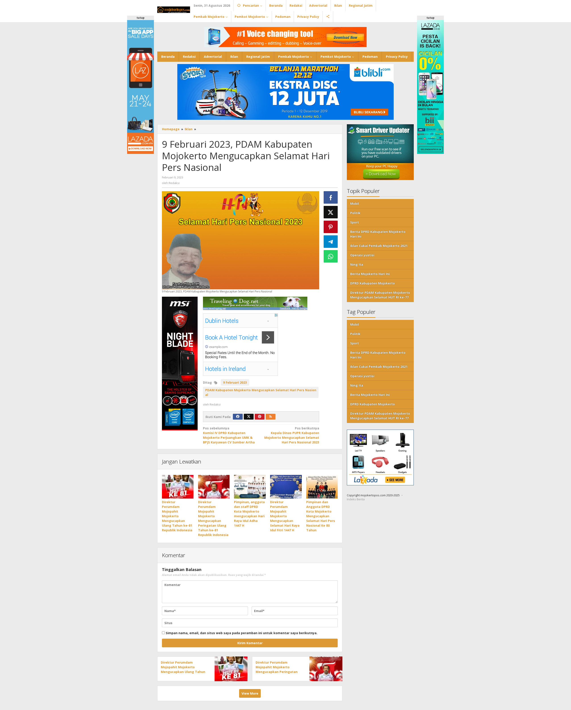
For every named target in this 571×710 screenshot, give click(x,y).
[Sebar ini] (331, 197)
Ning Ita (356, 264)
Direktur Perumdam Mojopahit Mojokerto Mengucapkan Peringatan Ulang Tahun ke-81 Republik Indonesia (278, 671)
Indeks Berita (356, 499)
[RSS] (270, 417)
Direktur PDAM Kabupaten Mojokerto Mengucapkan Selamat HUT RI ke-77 (380, 294)
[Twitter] (249, 417)
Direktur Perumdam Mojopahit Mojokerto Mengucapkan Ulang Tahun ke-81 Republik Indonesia (177, 516)
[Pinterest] (260, 417)
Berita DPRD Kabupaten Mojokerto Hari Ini (377, 234)
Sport (354, 222)
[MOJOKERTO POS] (173, 9)
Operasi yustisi (362, 255)
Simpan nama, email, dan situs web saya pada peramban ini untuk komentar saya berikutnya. (241, 633)
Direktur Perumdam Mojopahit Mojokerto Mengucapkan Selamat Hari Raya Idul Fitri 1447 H (285, 516)
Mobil (354, 203)
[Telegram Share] (331, 241)
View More (250, 693)
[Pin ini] (331, 227)
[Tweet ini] (331, 212)
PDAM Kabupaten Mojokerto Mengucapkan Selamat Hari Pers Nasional (260, 392)
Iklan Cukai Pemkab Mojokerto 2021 (379, 246)
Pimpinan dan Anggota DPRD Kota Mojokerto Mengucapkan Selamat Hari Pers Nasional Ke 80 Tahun (320, 516)
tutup (141, 18)
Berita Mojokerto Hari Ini (370, 274)
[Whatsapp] (331, 256)
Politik (355, 213)
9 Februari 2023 (235, 382)
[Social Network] (328, 16)
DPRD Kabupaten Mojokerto (372, 283)
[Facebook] (238, 417)
